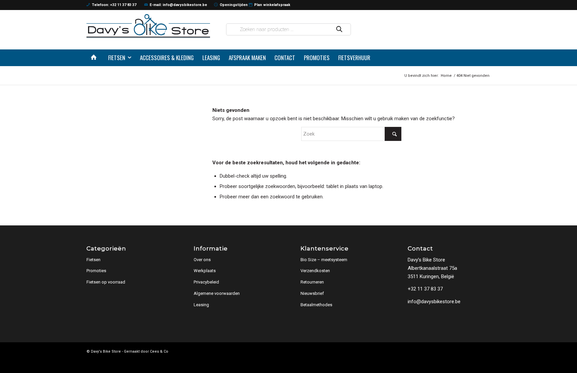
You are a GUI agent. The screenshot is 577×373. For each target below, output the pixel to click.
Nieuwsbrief (312, 293)
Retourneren (312, 282)
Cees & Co (159, 351)
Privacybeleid (206, 282)
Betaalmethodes (316, 304)
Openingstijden (234, 5)
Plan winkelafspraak (272, 5)
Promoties (96, 270)
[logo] (148, 26)
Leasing (201, 304)
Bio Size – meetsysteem (324, 259)
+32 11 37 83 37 (425, 289)
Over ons (202, 259)
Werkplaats (205, 270)
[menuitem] (95, 57)
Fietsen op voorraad (105, 282)
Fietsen (93, 259)
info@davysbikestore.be (434, 302)
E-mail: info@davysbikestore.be (178, 5)
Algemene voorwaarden (217, 293)
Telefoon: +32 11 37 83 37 (114, 5)
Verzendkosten (315, 270)
